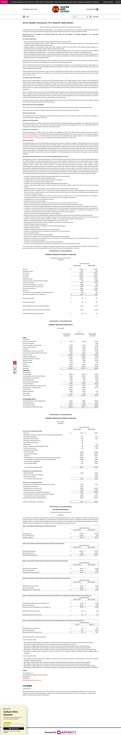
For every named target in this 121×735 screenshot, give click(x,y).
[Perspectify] (14, 366)
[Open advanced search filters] (90, 16)
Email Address (7, 722)
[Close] (24, 707)
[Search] (87, 16)
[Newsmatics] (14, 372)
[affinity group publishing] (14, 369)
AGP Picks (4, 2)
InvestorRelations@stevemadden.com (32, 680)
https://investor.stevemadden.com (31, 135)
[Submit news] (14, 362)
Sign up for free (13, 728)
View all (118, 2)
